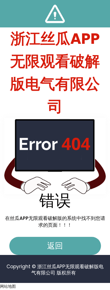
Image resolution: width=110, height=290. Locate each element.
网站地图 (8, 286)
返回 (55, 245)
